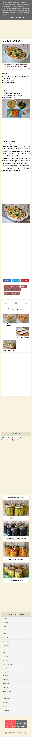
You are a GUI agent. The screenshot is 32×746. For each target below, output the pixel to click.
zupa (4, 714)
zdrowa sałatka (8, 293)
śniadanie (6, 676)
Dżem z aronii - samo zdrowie (16, 539)
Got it (21, 17)
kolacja (5, 630)
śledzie (5, 706)
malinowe (6, 695)
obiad (4, 634)
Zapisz (25, 280)
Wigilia (5, 702)
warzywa (18, 289)
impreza (5, 637)
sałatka (12, 286)
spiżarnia (5, 679)
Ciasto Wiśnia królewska (22, 337)
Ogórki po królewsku (16, 580)
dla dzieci (6, 645)
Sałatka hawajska (20, 324)
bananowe (6, 710)
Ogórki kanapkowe (16, 518)
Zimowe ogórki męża (16, 559)
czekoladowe (7, 691)
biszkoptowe (7, 687)
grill (4, 653)
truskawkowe (7, 699)
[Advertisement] (16, 24)
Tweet (17, 280)
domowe (5, 622)
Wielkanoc (6, 683)
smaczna (24, 286)
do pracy (5, 656)
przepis (6, 286)
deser (4, 626)
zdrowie (17, 293)
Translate (15, 440)
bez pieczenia (7, 672)
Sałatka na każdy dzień (8, 350)
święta (12, 289)
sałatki (18, 286)
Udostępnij (8, 280)
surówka (6, 289)
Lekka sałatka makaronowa (9, 324)
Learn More (13, 17)
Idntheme (21, 733)
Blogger (26, 733)
